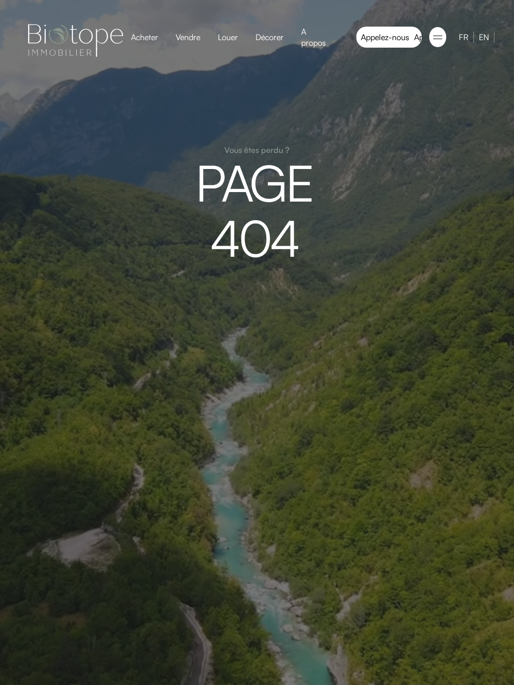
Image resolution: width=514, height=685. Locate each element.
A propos (313, 37)
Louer (228, 37)
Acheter (144, 37)
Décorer (269, 37)
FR (463, 37)
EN (484, 37)
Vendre (188, 37)
